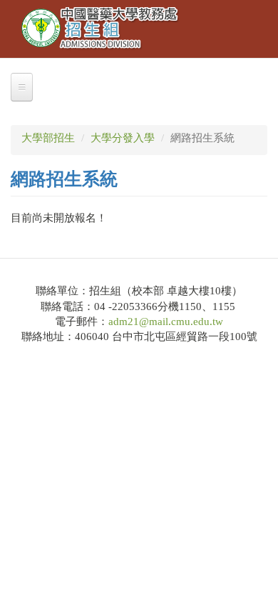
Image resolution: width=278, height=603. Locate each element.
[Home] (100, 29)
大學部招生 (48, 138)
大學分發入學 (123, 138)
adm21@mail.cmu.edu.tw (165, 321)
